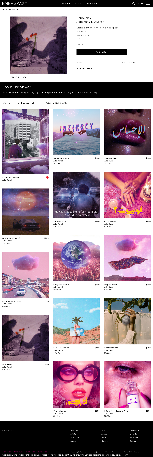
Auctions (74, 441)
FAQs (95, 452)
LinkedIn (133, 434)
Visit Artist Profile (56, 103)
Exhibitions (93, 3)
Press (103, 437)
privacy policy (114, 455)
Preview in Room (18, 77)
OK (126, 455)
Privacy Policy (110, 452)
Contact (104, 441)
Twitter (133, 441)
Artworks (65, 3)
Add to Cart (101, 52)
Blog (103, 430)
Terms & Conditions (131, 452)
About (104, 434)
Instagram (134, 430)
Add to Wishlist (129, 62)
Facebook (134, 437)
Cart (140, 3)
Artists (78, 3)
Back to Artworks (10, 9)
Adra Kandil (84, 21)
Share (79, 62)
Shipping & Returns (78, 452)
